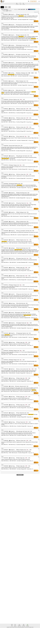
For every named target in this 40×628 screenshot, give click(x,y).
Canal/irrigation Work (12, 248)
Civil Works (12, 312)
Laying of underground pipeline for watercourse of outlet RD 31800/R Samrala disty (15, 269)
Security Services (12, 221)
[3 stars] (10, 9)
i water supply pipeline (21, 9)
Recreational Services (12, 45)
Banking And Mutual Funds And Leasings (12, 24)
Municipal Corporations (12, 14)
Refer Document (7, 19)
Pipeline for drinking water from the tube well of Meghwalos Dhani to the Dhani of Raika (16, 451)
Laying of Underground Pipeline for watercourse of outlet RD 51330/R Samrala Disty (15, 459)
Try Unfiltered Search (32, 9)
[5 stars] (12, 9)
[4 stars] (11, 9)
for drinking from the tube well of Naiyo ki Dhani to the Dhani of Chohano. (17, 241)
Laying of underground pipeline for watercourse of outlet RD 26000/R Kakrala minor (15, 398)
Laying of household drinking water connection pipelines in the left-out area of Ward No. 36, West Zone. (18, 56)
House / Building (12, 90)
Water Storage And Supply (12, 108)
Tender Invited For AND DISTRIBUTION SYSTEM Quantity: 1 (15, 74)
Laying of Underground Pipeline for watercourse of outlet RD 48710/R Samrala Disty (15, 406)
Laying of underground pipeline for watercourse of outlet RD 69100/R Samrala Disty (15, 467)
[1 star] (8, 9)
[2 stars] (9, 9)
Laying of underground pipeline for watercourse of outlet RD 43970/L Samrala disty (15, 379)
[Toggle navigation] (38, 1)
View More (20, 474)
